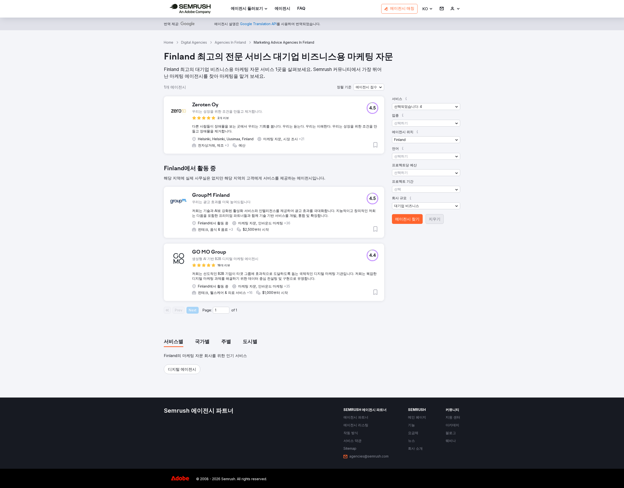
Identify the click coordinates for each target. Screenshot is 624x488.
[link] (282, 9)
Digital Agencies (194, 42)
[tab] (173, 342)
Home (168, 42)
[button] (427, 8)
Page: (207, 310)
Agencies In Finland (230, 42)
